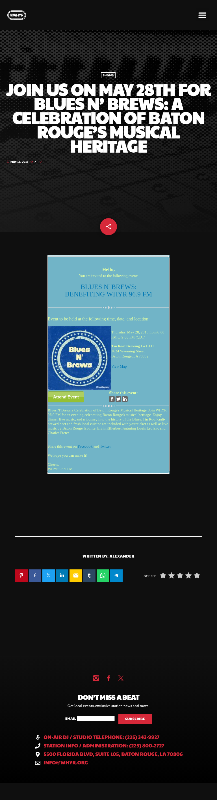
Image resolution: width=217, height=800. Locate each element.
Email (71, 718)
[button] (202, 14)
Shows (108, 75)
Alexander (122, 556)
